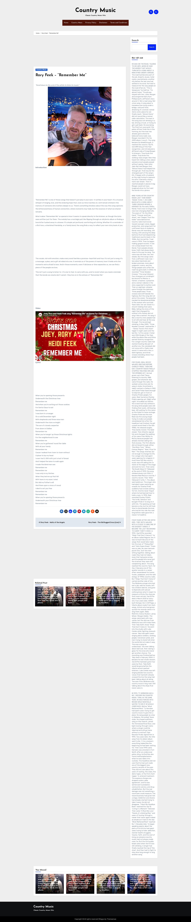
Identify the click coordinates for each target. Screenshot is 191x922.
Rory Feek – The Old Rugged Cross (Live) (103, 522)
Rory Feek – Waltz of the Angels (52, 522)
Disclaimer (103, 22)
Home (66, 22)
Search (135, 40)
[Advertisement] (80, 52)
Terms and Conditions (118, 22)
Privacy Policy (90, 22)
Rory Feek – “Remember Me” (61, 75)
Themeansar (111, 919)
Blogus (101, 919)
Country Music (95, 10)
